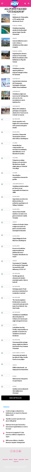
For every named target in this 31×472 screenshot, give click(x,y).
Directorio (5, 459)
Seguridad (21, 459)
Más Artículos (15, 398)
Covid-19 (16, 461)
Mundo (15, 459)
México (11, 459)
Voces (26, 459)
